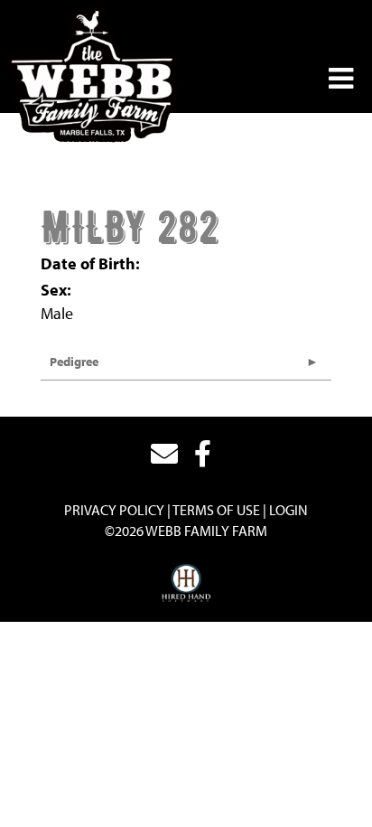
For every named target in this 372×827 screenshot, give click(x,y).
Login (288, 510)
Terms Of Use (216, 510)
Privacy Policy (114, 510)
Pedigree (74, 361)
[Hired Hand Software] (186, 584)
